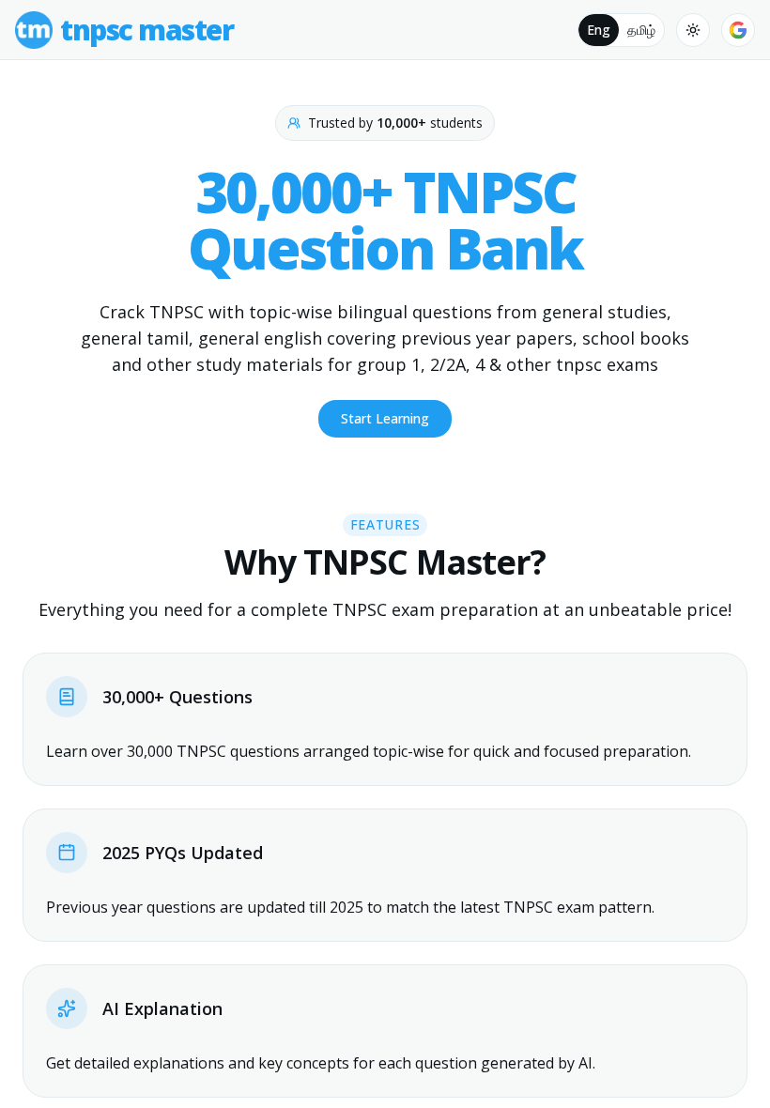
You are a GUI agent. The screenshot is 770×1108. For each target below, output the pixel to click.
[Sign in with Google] (738, 30)
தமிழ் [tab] (641, 29)
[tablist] (621, 30)
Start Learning (385, 418)
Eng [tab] (598, 29)
